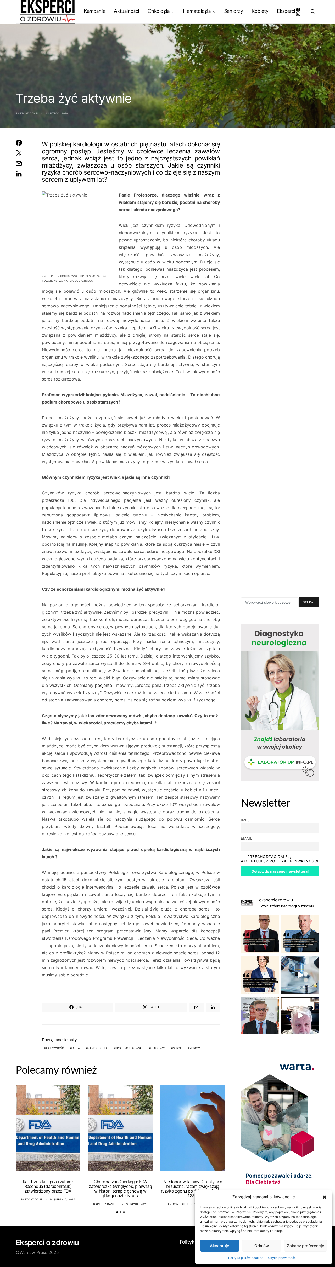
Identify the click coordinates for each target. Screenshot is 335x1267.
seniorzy (158, 1048)
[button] (324, 1197)
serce (177, 1048)
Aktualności (126, 11)
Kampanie (94, 11)
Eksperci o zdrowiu (47, 1242)
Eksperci (286, 11)
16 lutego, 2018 (56, 113)
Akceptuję (219, 1245)
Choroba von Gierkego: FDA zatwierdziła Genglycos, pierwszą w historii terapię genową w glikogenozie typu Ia (120, 1188)
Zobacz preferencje (305, 1245)
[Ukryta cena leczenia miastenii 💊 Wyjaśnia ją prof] (300, 1015)
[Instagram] (298, 14)
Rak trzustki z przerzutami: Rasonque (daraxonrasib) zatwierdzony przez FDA (48, 1186)
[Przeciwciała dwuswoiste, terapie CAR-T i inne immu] (260, 934)
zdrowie (196, 1048)
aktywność (55, 1048)
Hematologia (197, 11)
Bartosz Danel (27, 113)
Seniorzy (233, 11)
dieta (76, 1048)
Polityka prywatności (281, 1258)
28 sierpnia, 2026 (62, 1199)
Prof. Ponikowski (129, 1048)
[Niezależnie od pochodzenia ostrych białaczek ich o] (260, 975)
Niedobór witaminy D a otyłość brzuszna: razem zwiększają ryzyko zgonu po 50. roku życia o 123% (193, 1188)
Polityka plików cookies (245, 1258)
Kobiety (260, 11)
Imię (245, 820)
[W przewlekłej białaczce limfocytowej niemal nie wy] (300, 934)
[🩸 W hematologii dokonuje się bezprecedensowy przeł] (260, 1015)
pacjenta (103, 685)
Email (247, 838)
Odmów (261, 1245)
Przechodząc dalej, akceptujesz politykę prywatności (279, 858)
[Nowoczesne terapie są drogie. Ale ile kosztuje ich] (300, 975)
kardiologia (98, 1048)
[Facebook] (298, 10)
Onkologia (159, 11)
